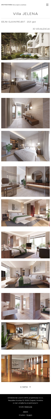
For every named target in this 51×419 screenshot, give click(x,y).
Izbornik (47, 4)
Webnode (28, 407)
